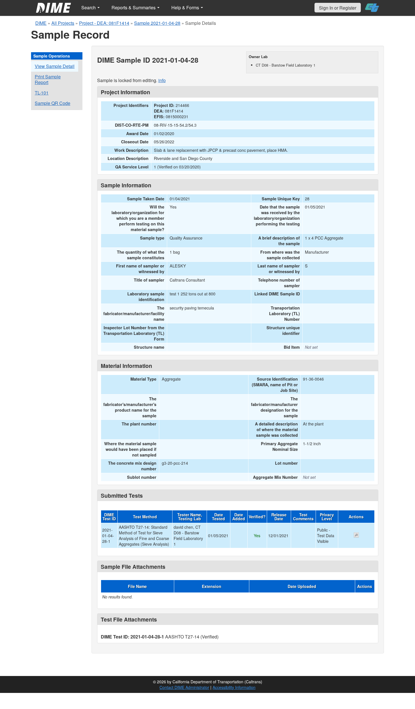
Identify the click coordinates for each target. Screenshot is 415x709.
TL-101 (42, 92)
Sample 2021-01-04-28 (157, 23)
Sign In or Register (337, 8)
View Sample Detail (55, 66)
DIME (41, 23)
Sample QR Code (52, 103)
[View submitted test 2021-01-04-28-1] (356, 535)
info (162, 80)
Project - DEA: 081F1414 (104, 23)
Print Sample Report (48, 79)
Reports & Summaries (134, 7)
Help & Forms (185, 7)
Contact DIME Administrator (184, 687)
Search (89, 7)
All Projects (62, 23)
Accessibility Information (234, 687)
